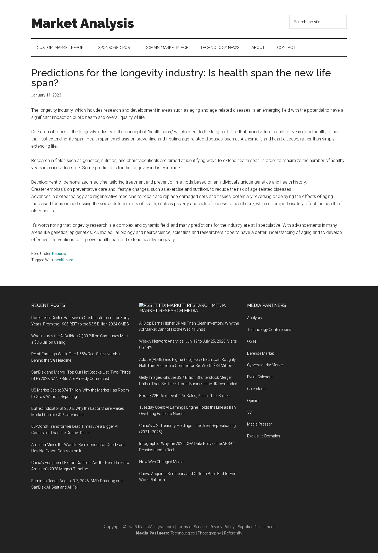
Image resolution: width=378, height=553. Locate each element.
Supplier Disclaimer (255, 527)
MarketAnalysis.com (156, 527)
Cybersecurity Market (265, 365)
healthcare (64, 260)
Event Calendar (260, 377)
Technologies (182, 533)
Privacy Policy (222, 527)
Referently (233, 533)
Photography (209, 533)
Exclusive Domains (263, 436)
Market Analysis (82, 23)
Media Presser (259, 424)
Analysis (254, 317)
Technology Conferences (269, 329)
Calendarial (256, 389)
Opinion (254, 400)
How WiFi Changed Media (161, 462)
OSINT (252, 341)
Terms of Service (192, 527)
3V (249, 412)
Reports (59, 253)
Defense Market (260, 353)
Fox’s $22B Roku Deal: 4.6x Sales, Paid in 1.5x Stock (184, 395)
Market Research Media (168, 310)
